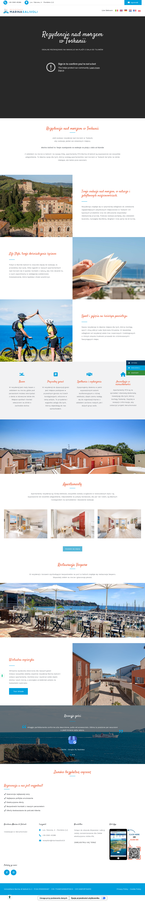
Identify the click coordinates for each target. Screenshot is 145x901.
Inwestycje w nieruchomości (15, 832)
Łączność (134, 2)
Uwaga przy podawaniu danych (53, 898)
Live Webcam (107, 10)
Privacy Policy (122, 889)
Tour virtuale (18, 691)
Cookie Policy (135, 889)
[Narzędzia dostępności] (9, 897)
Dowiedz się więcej (72, 549)
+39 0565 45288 (14, 2)
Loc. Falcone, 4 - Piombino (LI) (42, 2)
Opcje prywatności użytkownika (85, 898)
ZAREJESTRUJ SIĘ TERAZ (85, 842)
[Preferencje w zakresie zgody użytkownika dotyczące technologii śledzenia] (2, 676)
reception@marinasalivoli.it (53, 840)
